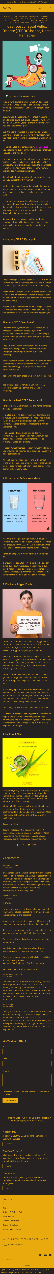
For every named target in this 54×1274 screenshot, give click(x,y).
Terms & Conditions (11, 1220)
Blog (4, 1207)
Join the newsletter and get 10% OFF (25, 1239)
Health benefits (32, 19)
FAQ (4, 1203)
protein (46, 450)
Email (5, 1058)
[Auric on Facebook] (36, 1255)
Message (6, 1071)
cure (8, 19)
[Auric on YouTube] (50, 1255)
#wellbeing (34, 17)
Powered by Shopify (8, 1260)
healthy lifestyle (21, 20)
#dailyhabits (21, 17)
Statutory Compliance (12, 1229)
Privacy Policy (8, 1216)
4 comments (26, 22)
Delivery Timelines (10, 1224)
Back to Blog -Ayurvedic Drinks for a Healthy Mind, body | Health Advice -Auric (29, 1119)
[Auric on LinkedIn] (45, 1255)
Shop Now (9, 1144)
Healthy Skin (37, 20)
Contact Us (7, 1199)
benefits (45, 17)
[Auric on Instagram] (40, 1255)
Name (5, 1046)
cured (14, 19)
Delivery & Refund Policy (13, 1212)
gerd (21, 19)
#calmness (9, 17)
